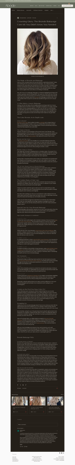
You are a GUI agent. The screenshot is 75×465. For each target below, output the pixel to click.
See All (62, 394)
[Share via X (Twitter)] (20, 384)
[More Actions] (57, 430)
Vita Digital (62, 460)
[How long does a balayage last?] (20, 401)
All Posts (13, 10)
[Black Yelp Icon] (63, 453)
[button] (69, 3)
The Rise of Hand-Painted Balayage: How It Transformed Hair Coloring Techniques (37, 408)
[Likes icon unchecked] (20, 446)
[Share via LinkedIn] (23, 384)
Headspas (46, 10)
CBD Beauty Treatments (37, 10)
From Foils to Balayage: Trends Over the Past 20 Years (54, 408)
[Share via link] (25, 384)
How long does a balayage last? (19, 408)
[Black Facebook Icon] (60, 453)
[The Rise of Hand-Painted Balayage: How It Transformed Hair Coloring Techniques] (37, 401)
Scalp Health (28, 10)
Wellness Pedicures (20, 10)
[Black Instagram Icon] (61, 453)
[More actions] (57, 18)
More (51, 10)
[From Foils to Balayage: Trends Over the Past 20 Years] (55, 401)
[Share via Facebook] (17, 384)
